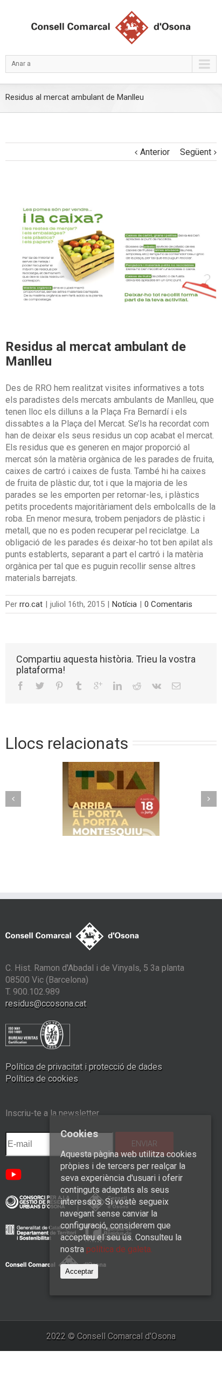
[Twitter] (40, 685)
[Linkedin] (117, 685)
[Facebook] (20, 685)
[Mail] (176, 685)
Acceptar (79, 1271)
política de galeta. (119, 1249)
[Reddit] (137, 685)
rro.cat (31, 604)
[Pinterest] (59, 685)
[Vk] (156, 685)
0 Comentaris (168, 604)
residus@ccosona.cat (45, 1003)
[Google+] (98, 685)
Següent (195, 152)
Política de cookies (41, 1078)
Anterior (155, 152)
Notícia (124, 604)
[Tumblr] (78, 685)
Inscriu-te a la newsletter (52, 1113)
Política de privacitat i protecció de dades (83, 1067)
